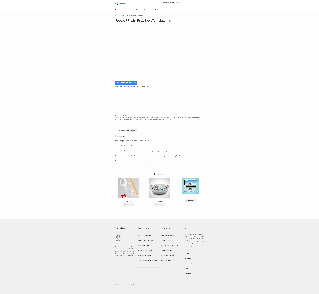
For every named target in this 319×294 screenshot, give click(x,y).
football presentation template (193, 117)
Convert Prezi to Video (144, 255)
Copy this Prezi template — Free (126, 82)
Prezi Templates (120, 10)
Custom (138, 10)
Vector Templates (166, 250)
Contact (162, 10)
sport (140, 119)
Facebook (188, 253)
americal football (133, 117)
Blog (156, 10)
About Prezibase (166, 240)
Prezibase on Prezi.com (168, 255)
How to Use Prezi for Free (145, 265)
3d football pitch (124, 117)
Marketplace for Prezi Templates (171, 2)
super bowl (149, 119)
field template (175, 117)
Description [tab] (121, 130)
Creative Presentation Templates (148, 260)
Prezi (131, 255)
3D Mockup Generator (167, 260)
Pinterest (188, 273)
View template (129, 205)
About (131, 10)
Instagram (188, 263)
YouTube (188, 258)
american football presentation (147, 117)
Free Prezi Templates (167, 235)
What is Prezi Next (143, 245)
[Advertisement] (159, 100)
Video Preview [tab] (131, 130)
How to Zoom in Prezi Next (146, 240)
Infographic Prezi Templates (169, 245)
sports (144, 119)
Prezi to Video (148, 10)
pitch (120, 119)
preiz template (126, 119)
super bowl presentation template (162, 119)
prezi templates (134, 119)
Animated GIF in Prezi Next (146, 250)
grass (116, 119)
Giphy (186, 268)
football (182, 117)
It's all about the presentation (132, 284)
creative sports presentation (163, 117)
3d (118, 117)
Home (118, 15)
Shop (122, 15)
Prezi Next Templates (130, 15)
